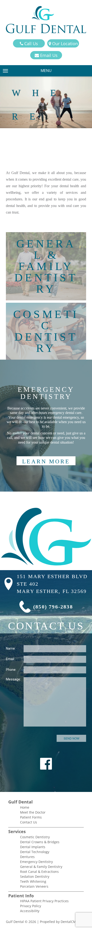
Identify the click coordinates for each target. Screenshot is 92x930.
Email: (10, 659)
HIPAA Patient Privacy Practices (44, 901)
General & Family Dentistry (41, 866)
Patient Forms (31, 817)
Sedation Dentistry (34, 876)
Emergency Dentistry (36, 861)
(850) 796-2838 (53, 607)
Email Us (48, 55)
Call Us (30, 43)
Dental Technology (34, 852)
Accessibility (29, 911)
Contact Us (28, 822)
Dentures (27, 856)
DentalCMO (70, 921)
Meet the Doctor (33, 812)
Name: (11, 648)
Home (24, 807)
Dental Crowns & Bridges (39, 842)
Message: (13, 679)
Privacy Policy (30, 906)
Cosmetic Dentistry (35, 837)
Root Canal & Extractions (39, 871)
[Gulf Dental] (46, 19)
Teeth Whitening (33, 881)
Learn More (46, 461)
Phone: (11, 670)
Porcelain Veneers (34, 886)
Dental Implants (32, 847)
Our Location (64, 43)
